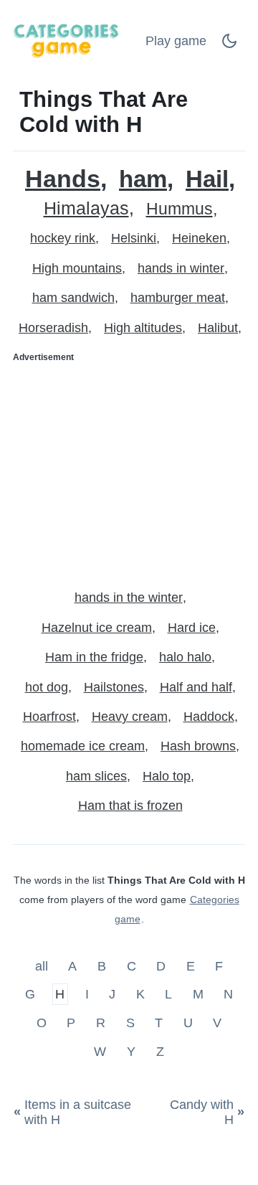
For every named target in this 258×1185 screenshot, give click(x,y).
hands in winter (181, 268)
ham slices (96, 776)
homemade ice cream (83, 746)
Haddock (208, 716)
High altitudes (143, 328)
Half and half (196, 687)
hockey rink (62, 238)
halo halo (185, 657)
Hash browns (198, 746)
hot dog (46, 687)
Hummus (179, 209)
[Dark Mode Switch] (229, 45)
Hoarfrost (49, 716)
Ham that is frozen (130, 805)
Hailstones (114, 687)
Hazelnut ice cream (97, 627)
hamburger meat (177, 298)
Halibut (218, 328)
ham (143, 179)
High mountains (77, 268)
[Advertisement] (129, 469)
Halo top (167, 776)
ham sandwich (73, 298)
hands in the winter (129, 597)
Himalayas (86, 208)
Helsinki (133, 238)
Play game (175, 41)
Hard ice (192, 627)
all (43, 965)
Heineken (199, 238)
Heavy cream (130, 716)
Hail (207, 179)
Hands (62, 179)
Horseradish (53, 328)
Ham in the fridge (94, 657)
